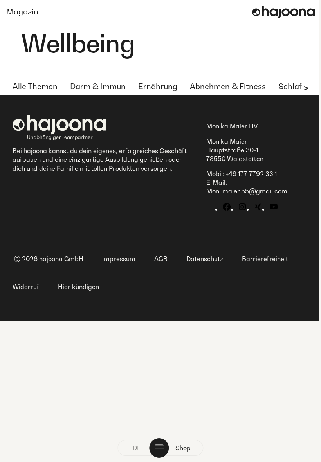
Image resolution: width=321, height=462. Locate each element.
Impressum (118, 259)
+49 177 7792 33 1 (251, 174)
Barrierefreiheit (265, 259)
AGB (161, 259)
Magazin (22, 11)
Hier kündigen (78, 287)
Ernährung (157, 86)
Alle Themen (35, 86)
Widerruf (26, 287)
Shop (183, 448)
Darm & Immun (98, 86)
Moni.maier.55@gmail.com (246, 191)
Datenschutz (204, 259)
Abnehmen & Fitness (228, 86)
